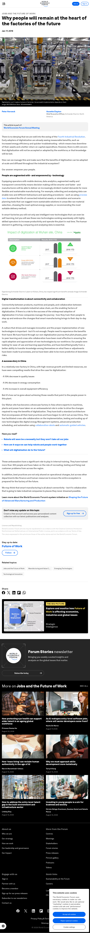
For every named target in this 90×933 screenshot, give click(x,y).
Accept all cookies (69, 914)
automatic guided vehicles (72, 425)
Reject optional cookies (69, 921)
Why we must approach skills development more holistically (61, 762)
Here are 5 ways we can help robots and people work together (35, 444)
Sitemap (45, 923)
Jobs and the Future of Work (19, 14)
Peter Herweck (8, 111)
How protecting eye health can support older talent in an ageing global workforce (22, 721)
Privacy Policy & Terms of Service (45, 919)
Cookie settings (69, 927)
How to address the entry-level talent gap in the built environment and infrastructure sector (21, 804)
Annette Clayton (53, 111)
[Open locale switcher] (3, 926)
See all (84, 686)
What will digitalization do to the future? (24, 450)
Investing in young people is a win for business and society (64, 803)
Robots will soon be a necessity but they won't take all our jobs (36, 439)
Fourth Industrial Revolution (71, 136)
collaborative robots (45, 425)
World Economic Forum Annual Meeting (21, 128)
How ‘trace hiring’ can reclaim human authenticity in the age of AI (20, 762)
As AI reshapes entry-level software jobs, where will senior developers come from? (67, 719)
